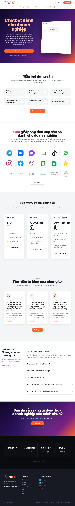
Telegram (44, 480)
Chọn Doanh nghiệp (60, 253)
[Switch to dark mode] (55, 2)
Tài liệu (53, 7)
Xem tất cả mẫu (37, 111)
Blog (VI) (48, 7)
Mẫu (44, 7)
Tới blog (37, 330)
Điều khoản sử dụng (66, 502)
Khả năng (24, 479)
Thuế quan (28, 7)
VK (42, 482)
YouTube (44, 485)
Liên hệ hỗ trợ (5, 365)
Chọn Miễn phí (14, 247)
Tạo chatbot (67, 2)
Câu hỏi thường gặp (37, 7)
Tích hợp (22, 7)
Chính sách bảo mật (55, 502)
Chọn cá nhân (37, 249)
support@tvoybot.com (10, 486)
